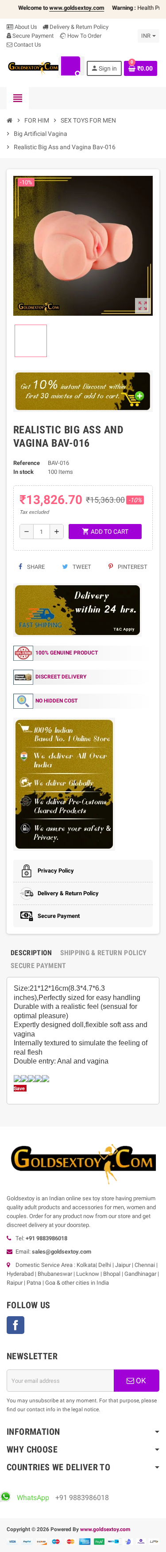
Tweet (81, 567)
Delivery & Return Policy (78, 27)
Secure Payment (33, 35)
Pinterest (131, 567)
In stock (23, 471)
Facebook (15, 1325)
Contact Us (26, 44)
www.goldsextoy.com (105, 1529)
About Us (25, 27)
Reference (26, 463)
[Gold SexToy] (33, 67)
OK (140, 1380)
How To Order (83, 35)
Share (35, 567)
